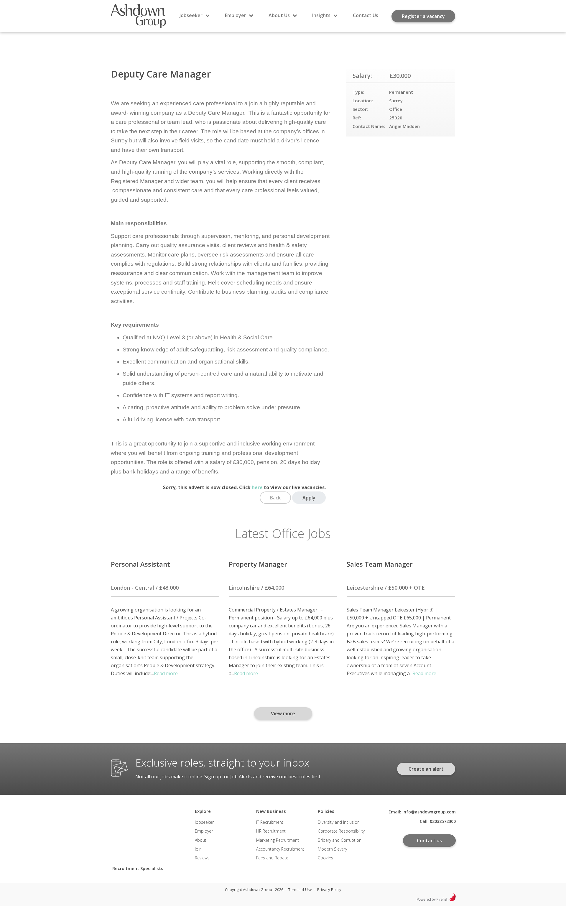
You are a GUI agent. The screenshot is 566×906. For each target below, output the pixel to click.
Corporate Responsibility (341, 831)
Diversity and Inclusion (339, 822)
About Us (279, 15)
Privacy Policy (329, 889)
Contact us (429, 840)
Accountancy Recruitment (280, 849)
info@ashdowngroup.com (429, 812)
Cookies (325, 858)
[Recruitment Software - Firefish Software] (436, 899)
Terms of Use (300, 889)
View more (283, 713)
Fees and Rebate (272, 858)
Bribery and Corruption (339, 840)
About (200, 840)
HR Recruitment (271, 831)
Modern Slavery (332, 849)
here (257, 487)
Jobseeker (191, 15)
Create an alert (426, 769)
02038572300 (443, 821)
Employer (235, 15)
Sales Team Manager (380, 564)
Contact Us (365, 15)
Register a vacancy (423, 16)
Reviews (202, 858)
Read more (166, 673)
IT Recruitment (269, 822)
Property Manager (258, 564)
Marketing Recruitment (277, 840)
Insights (321, 15)
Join (198, 849)
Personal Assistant (140, 564)
